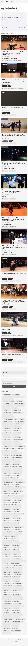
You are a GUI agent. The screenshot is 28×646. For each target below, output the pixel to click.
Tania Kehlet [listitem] (7, 605)
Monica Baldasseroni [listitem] (18, 565)
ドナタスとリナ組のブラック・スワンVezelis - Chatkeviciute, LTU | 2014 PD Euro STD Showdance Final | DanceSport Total (13, 302)
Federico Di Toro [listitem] (16, 493)
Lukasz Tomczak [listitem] (17, 547)
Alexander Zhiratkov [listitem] (9, 405)
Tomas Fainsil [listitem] (7, 610)
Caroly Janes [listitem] (7, 453)
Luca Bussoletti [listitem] (7, 547)
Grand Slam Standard (12, 58)
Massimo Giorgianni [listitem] (8, 560)
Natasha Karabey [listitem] (18, 572)
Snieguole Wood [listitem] (18, 596)
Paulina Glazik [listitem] (7, 578)
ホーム (2, 5)
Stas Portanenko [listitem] (19, 599)
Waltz (9, 86)
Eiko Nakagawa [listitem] (7, 480)
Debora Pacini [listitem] (7, 466)
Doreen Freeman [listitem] (17, 473)
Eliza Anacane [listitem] (7, 484)
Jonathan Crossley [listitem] (8, 527)
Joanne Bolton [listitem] (15, 522)
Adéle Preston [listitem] (7, 394)
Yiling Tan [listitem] (15, 628)
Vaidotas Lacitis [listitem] (17, 612)
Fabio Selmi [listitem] (7, 493)
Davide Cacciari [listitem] (16, 464)
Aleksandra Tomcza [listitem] (20, 396)
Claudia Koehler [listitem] (7, 462)
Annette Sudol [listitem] (16, 435)
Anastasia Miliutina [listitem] (8, 414)
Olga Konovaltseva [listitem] (17, 574)
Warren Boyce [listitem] (7, 623)
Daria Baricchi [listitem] (7, 464)
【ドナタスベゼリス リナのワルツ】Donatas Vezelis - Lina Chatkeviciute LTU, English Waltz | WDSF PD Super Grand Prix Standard (13, 219)
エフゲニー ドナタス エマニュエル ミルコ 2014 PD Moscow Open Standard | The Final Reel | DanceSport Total (12, 53)
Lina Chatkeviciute (12, 114)
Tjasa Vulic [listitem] (17, 608)
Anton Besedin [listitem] (17, 437)
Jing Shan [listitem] (6, 522)
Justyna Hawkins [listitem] (17, 529)
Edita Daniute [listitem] (14, 477)
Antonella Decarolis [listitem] (18, 439)
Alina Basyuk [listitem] (15, 408)
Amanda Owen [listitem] (7, 412)
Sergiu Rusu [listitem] (7, 592)
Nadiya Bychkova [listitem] (8, 569)
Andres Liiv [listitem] (6, 426)
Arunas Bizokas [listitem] (7, 444)
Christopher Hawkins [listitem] (17, 457)
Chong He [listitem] (6, 457)
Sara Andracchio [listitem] (8, 585)
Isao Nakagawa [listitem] (7, 518)
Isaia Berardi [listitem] (15, 515)
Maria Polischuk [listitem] (7, 556)
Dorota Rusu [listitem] (7, 475)
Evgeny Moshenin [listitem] (18, 491)
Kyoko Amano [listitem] (15, 538)
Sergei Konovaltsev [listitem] (18, 587)
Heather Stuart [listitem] (17, 507)
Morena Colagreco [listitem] (17, 567)
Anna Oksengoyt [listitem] (7, 432)
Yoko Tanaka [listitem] (7, 630)
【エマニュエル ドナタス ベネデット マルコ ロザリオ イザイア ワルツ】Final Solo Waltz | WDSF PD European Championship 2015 (14, 81)
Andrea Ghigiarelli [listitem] (8, 423)
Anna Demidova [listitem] (7, 430)
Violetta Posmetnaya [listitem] (18, 621)
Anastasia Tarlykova (5, 335)
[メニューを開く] (25, 1)
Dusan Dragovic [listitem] (16, 475)
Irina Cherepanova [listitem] (8, 513)
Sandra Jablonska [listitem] (18, 583)
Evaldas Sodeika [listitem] (20, 486)
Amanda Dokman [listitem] (17, 410)
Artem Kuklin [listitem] (17, 441)
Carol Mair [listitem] (15, 450)
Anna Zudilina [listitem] (17, 432)
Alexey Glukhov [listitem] (20, 405)
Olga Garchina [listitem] (7, 574)
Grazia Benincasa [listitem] (16, 504)
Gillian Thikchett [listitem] (17, 500)
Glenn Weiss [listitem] (7, 504)
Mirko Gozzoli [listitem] (7, 565)
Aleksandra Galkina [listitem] (8, 396)
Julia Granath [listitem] (7, 529)
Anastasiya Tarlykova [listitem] (8, 421)
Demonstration (5, 140)
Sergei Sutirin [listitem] (7, 590)
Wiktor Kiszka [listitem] (16, 623)
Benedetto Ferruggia (6, 88)
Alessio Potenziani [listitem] (19, 403)
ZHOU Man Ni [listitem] (7, 632)
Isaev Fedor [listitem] (7, 515)
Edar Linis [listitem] (6, 477)
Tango (10, 252)
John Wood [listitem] (17, 525)
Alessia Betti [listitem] (20, 401)
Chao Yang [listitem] (7, 455)
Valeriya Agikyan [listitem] (7, 617)
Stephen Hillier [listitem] (7, 601)
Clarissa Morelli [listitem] (16, 459)
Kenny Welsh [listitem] (18, 533)
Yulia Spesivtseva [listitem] (16, 630)
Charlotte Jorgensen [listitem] (17, 455)
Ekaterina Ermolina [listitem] (17, 480)
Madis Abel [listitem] (16, 549)
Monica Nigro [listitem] (7, 567)
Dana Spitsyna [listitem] (17, 462)
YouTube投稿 (14, 641)
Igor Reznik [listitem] (18, 511)
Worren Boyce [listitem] (7, 628)
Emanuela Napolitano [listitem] (9, 486)
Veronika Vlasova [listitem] (20, 619)
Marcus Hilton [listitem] (7, 554)
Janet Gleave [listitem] (7, 520)
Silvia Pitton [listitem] (7, 594)
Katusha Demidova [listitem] (8, 533)
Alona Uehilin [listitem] (7, 410)
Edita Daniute (18, 60)
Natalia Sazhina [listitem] (18, 569)
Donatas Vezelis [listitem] (18, 471)
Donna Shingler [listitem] (7, 473)
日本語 (5, 372)
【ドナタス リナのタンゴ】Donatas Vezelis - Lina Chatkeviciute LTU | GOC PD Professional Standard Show (13, 247)
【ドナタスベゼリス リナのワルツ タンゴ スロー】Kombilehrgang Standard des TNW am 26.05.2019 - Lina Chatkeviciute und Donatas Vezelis (13, 135)
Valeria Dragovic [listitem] (7, 614)
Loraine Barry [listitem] (7, 545)
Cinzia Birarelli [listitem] (7, 459)
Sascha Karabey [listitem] (8, 587)
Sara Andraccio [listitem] (18, 585)
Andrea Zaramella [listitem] (19, 423)
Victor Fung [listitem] (7, 621)
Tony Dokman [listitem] (7, 612)
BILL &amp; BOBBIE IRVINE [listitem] (9, 448)
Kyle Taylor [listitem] (6, 538)
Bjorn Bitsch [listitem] (21, 448)
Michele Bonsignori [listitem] (15, 563)
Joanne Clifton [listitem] (7, 525)
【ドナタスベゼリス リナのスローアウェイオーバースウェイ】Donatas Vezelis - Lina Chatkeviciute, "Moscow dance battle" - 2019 (14, 191)
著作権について (21, 639)
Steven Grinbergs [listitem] (8, 603)
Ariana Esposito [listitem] (7, 441)
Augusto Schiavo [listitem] (8, 446)
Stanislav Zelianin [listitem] (8, 599)
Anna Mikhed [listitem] (17, 430)
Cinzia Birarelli (13, 335)
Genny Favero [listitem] (7, 498)
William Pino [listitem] (7, 626)
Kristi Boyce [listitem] (6, 536)
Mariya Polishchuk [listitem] (17, 558)
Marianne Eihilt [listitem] (17, 556)
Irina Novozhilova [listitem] (19, 513)
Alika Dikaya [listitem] (6, 408)
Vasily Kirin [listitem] (16, 617)
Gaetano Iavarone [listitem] (20, 495)
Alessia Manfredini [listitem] (8, 403)
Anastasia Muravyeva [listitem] (9, 417)
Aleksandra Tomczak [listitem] (9, 399)
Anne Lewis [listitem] (7, 435)
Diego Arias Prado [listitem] (17, 466)
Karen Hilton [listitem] (19, 531)
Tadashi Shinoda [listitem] (18, 603)
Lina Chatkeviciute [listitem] (8, 542)
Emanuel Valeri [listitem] (16, 484)
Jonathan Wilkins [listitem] (19, 527)
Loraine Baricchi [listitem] (19, 542)
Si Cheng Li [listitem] (15, 592)
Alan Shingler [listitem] (16, 394)
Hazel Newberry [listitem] (8, 507)
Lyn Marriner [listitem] (7, 549)
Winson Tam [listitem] (15, 626)
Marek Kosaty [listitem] (17, 554)
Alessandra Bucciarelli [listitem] (9, 401)
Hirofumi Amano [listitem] (16, 509)
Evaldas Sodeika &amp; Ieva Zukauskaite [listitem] (12, 489)
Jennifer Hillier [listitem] (16, 520)
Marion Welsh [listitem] (7, 558)
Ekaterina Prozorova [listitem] (8, 482)
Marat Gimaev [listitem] (7, 552)
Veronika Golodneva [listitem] (9, 619)
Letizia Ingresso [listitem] (8, 540)
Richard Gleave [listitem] (7, 581)
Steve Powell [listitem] (16, 601)
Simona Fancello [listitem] (17, 594)
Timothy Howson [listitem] (8, 608)
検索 (14, 386)
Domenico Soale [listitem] (8, 471)
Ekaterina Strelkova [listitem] (20, 482)
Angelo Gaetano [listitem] (7, 428)
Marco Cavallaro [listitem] (17, 552)
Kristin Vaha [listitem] (15, 536)
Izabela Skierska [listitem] (17, 518)
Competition (4, 58)
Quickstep (11, 168)
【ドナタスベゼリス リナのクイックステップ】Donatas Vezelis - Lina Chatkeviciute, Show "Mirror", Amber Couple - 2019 (14, 163)
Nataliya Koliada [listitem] (7, 572)
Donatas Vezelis (12, 60)
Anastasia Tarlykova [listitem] (19, 419)
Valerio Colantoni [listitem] (18, 614)
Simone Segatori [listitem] (8, 596)
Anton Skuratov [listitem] (7, 439)
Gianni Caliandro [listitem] (7, 500)
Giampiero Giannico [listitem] (17, 498)
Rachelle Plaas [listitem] (16, 578)
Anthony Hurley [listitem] (7, 437)
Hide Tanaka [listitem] (7, 509)
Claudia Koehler (13, 88)
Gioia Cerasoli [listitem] (7, 502)
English (5, 375)
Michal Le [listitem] (6, 563)
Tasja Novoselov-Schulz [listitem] (18, 605)
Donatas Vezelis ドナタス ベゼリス (14, 27)
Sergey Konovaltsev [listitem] (18, 590)
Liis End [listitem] (16, 540)
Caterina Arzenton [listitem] (17, 453)
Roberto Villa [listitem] (16, 581)
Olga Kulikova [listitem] (7, 576)
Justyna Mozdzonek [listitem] (8, 531)
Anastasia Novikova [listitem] (8, 419)
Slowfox (3, 112)
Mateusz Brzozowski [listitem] (20, 560)
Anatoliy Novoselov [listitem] (20, 421)
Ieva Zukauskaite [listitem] (8, 511)
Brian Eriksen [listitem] (7, 450)
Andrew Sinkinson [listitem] (16, 426)
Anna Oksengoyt (5, 60)
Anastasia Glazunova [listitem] (18, 412)
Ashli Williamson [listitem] (18, 444)
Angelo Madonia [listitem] (18, 428)
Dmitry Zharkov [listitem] (7, 468)
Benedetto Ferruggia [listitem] (20, 446)
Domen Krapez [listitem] (18, 468)
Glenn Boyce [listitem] (16, 502)
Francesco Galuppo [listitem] (8, 495)
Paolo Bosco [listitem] (16, 576)
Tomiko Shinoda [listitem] (17, 610)
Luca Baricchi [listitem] (16, 545)
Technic (3, 196)
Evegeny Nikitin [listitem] (7, 491)
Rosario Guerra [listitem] (7, 583)
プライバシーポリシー (12, 639)
